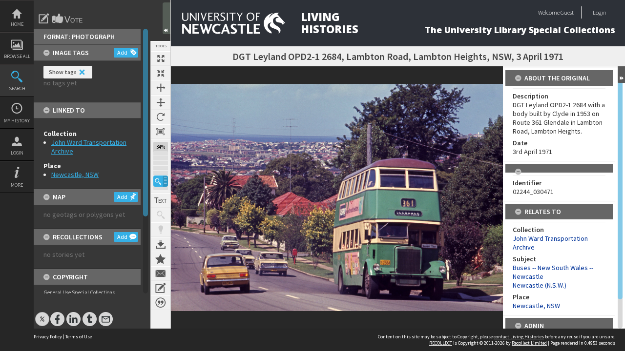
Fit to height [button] (160, 102)
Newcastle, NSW (75, 174)
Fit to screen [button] (160, 73)
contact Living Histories (519, 336)
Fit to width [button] (160, 87)
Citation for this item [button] (160, 302)
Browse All (17, 56)
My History (17, 120)
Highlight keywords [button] (160, 229)
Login (17, 153)
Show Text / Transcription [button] (160, 200)
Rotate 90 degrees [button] (160, 117)
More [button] (17, 185)
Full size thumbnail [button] (160, 58)
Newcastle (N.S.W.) (539, 285)
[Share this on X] (42, 314)
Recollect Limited (529, 343)
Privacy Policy (48, 336)
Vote (68, 18)
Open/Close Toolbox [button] (166, 18)
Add (122, 52)
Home (17, 24)
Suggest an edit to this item (44, 18)
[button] (160, 181)
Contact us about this (160, 273)
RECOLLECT (440, 343)
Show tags (63, 72)
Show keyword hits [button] (160, 215)
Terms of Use (78, 336)
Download (160, 244)
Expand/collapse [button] (621, 74)
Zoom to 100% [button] (160, 131)
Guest (567, 12)
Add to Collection (160, 259)
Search (17, 88)
